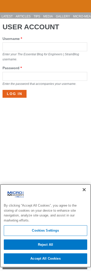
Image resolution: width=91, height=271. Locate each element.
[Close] (84, 189)
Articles (23, 16)
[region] (45, 225)
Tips (37, 16)
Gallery (63, 16)
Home (6, 4)
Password (12, 68)
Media (48, 16)
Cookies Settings (45, 230)
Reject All (45, 245)
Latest (7, 16)
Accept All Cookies (45, 258)
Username (12, 39)
